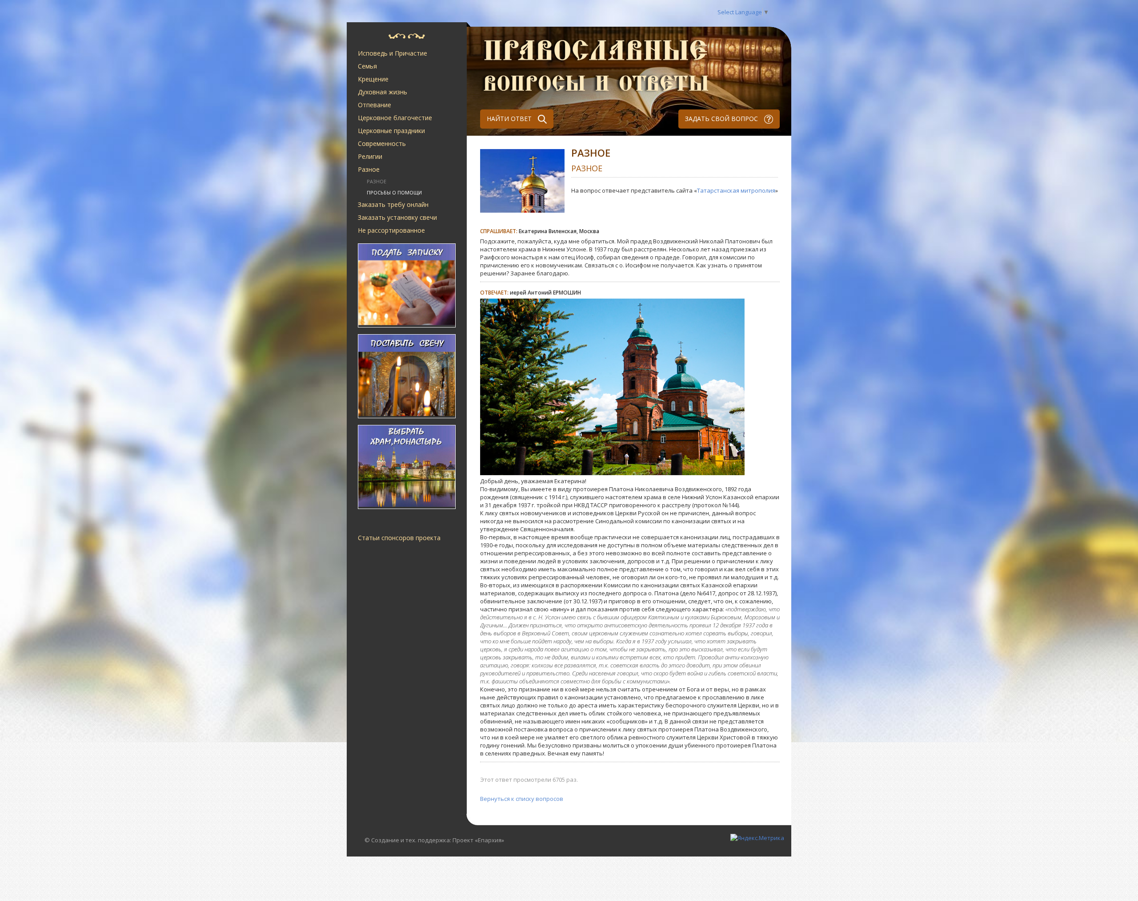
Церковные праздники (391, 130)
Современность (382, 143)
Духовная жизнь (382, 92)
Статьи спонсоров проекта (399, 537)
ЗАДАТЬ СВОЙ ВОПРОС (722, 118)
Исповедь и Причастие (392, 53)
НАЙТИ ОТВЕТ (510, 118)
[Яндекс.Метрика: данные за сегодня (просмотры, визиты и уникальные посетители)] (757, 838)
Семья (367, 66)
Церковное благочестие (395, 117)
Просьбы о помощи (394, 192)
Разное (369, 169)
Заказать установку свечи (397, 217)
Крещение (373, 79)
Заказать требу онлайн (393, 204)
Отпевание (374, 105)
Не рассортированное (391, 230)
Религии (370, 156)
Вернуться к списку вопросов (521, 799)
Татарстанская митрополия (736, 190)
